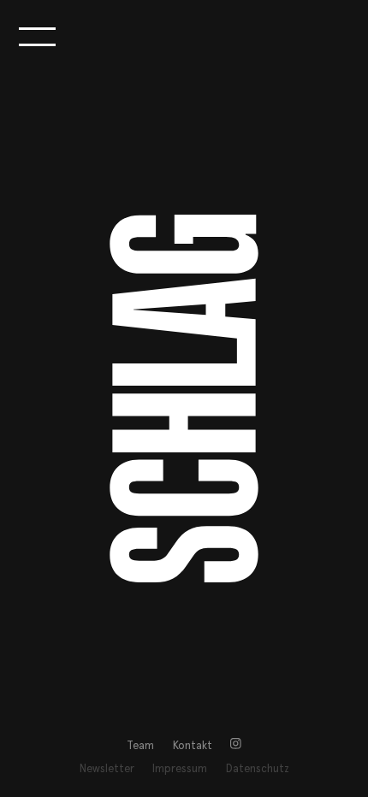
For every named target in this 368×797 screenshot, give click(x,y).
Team (140, 746)
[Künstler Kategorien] (37, 37)
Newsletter (107, 769)
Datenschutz (257, 769)
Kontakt (192, 746)
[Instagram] (235, 746)
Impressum (179, 769)
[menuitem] (140, 746)
